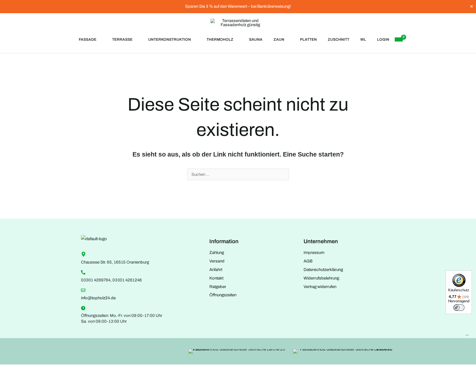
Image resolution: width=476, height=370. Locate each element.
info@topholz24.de (98, 298)
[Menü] (467, 336)
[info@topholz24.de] (83, 290)
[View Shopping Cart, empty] (398, 39)
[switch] (458, 307)
